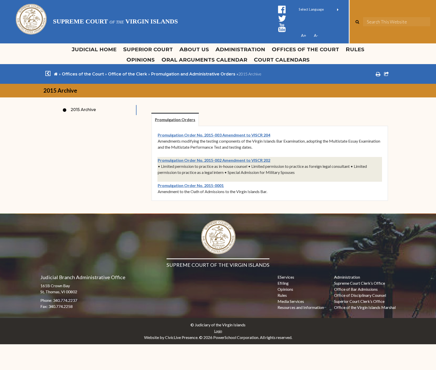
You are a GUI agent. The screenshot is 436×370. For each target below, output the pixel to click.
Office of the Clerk (127, 74)
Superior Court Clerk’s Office (359, 301)
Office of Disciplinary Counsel (360, 295)
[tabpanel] (270, 163)
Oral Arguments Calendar (204, 59)
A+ (303, 35)
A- (316, 35)
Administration (240, 49)
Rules (355, 49)
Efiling (283, 283)
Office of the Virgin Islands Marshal (365, 307)
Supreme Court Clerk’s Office (359, 283)
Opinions (140, 59)
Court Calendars (282, 59)
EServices (286, 277)
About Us (194, 49)
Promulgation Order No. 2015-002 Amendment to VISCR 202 (214, 160)
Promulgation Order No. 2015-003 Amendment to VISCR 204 (214, 135)
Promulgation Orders (175, 119)
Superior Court (148, 49)
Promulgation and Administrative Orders (193, 74)
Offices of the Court (305, 49)
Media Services (291, 301)
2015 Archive (83, 109)
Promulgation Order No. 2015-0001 (191, 185)
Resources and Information (301, 307)
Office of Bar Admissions (356, 289)
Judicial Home (94, 49)
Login (218, 331)
